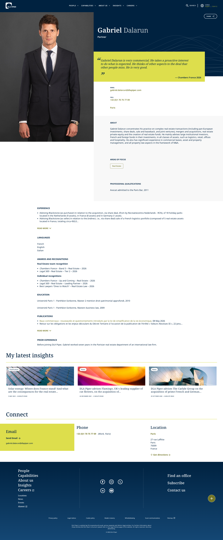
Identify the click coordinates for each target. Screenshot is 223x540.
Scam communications (152, 518)
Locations (22, 495)
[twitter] (120, 482)
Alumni (21, 506)
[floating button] (211, 498)
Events (21, 502)
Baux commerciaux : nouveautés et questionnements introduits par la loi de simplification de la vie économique (95, 320)
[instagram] (111, 482)
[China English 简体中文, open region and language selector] (202, 5)
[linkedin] (102, 490)
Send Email (11, 438)
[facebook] (102, 482)
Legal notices (71, 518)
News (20, 499)
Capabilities (87, 5)
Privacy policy (53, 518)
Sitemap (170, 518)
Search (193, 5)
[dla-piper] (11, 5)
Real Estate (116, 166)
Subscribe (176, 482)
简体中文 (214, 6)
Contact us (176, 490)
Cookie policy (90, 518)
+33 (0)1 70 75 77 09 (120, 99)
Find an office (179, 475)
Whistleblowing (130, 518)
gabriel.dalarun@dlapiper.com (125, 90)
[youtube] (111, 490)
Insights (117, 5)
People (72, 5)
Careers (131, 5)
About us (103, 5)
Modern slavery (110, 518)
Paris (112, 107)
